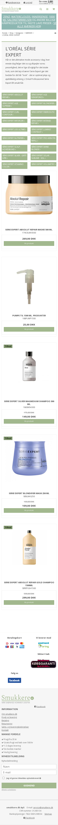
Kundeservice (14, 2)
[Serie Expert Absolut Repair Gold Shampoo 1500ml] (29, 551)
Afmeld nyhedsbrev (9, 789)
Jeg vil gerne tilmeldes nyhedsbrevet (27, 777)
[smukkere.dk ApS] (11, 9)
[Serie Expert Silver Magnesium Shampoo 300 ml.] (29, 370)
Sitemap (48, 814)
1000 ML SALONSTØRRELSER (29, 18)
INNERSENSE (40, 17)
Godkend (29, 785)
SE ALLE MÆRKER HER (36, 24)
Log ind (28, 2)
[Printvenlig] (55, 33)
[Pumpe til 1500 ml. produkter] (29, 284)
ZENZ (6, 17)
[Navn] (29, 766)
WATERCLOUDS (20, 17)
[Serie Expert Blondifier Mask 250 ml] (29, 462)
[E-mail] (29, 772)
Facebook (40, 706)
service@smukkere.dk (43, 807)
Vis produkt (29, 243)
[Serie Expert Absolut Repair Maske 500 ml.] (29, 198)
